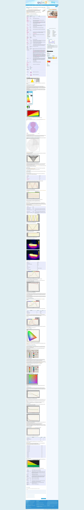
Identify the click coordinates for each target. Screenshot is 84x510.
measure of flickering (33, 427)
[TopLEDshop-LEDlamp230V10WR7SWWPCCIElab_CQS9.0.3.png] (32, 384)
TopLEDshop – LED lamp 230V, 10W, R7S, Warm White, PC (36, 8)
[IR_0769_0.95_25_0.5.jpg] (33, 249)
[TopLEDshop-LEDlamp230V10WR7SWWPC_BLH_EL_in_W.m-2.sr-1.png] (33, 467)
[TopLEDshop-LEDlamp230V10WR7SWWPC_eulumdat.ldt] (31, 73)
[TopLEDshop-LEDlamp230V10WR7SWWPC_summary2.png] (33, 82)
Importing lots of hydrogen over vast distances (31, 501)
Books (53, 30)
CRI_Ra (27, 33)
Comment (27, 489)
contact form (53, 506)
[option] (52, 14)
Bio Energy (49, 30)
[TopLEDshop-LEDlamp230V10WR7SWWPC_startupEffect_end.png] (33, 421)
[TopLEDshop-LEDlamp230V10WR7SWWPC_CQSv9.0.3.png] (32, 372)
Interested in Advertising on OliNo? (53, 28)
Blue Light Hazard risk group (27, 65)
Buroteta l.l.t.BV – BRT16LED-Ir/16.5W (54, 46)
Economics (49, 31)
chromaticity (39, 363)
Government (49, 33)
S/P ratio (27, 44)
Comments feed (48, 65)
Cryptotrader (53, 55)
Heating (53, 33)
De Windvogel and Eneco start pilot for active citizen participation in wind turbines (41, 506)
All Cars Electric (48, 55)
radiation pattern (28, 152)
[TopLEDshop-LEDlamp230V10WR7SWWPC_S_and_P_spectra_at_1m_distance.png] (33, 325)
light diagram (28, 119)
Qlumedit (36, 119)
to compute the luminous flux (32, 168)
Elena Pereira (49, 46)
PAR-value (27, 40)
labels (31, 85)
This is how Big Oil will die (29, 507)
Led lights (48, 34)
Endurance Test (54, 31)
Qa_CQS (27, 34)
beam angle (38, 165)
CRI (32, 346)
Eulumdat (44, 119)
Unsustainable (54, 36)
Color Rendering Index (35, 33)
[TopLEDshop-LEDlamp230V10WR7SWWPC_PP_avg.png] (32, 151)
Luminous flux (28, 29)
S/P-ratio (51, 48)
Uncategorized (49, 36)
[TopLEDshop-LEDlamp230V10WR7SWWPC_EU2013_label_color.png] (29, 104)
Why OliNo (48, 505)
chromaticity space (28, 342)
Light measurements (55, 34)
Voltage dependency (38, 55)
